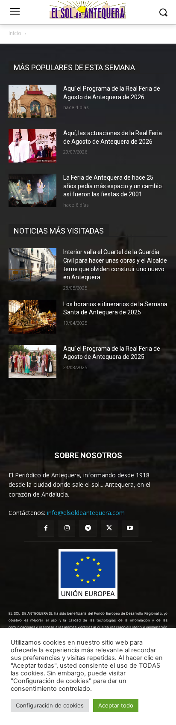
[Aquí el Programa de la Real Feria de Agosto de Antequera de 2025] (32, 361)
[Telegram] (87, 528)
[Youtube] (130, 528)
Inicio (15, 33)
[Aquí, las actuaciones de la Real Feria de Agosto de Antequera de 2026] (32, 146)
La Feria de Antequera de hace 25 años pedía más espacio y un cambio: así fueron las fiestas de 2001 (113, 186)
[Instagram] (67, 528)
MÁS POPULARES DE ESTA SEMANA (74, 67)
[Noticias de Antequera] (87, 10)
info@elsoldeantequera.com (86, 513)
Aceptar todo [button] (115, 705)
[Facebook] (46, 528)
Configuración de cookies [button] (50, 705)
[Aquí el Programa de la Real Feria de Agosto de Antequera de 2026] (32, 101)
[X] (109, 528)
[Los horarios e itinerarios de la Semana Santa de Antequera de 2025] (32, 317)
